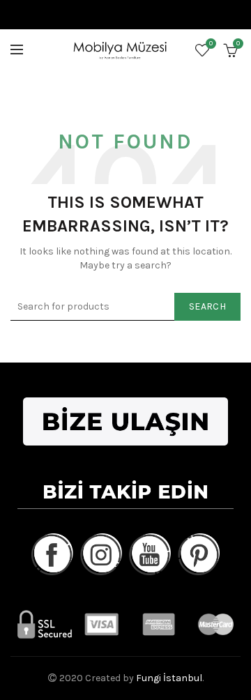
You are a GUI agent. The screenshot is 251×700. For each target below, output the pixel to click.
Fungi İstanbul (169, 678)
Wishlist (211, 43)
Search (207, 306)
